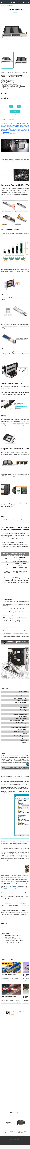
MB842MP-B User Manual (13, 938)
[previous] (3, 33)
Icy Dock (6, 97)
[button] (1, 2)
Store (6, 5)
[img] (9, 1123)
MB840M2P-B (7, 1131)
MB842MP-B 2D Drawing (13, 942)
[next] (26, 33)
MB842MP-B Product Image (14, 940)
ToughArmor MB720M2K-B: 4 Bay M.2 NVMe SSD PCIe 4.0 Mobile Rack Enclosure (20, 1131)
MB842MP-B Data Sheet (13, 936)
